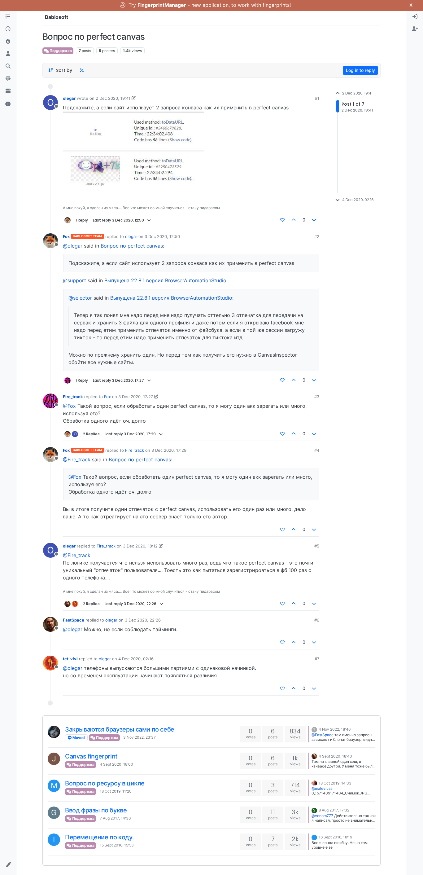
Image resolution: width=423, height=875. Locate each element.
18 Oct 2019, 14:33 (335, 783)
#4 (316, 450)
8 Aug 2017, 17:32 (334, 810)
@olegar (72, 246)
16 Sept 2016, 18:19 (335, 837)
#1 (317, 98)
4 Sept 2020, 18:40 (335, 756)
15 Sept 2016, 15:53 (117, 845)
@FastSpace (323, 734)
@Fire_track (76, 459)
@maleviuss (322, 788)
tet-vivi (70, 658)
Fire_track (73, 396)
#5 (316, 545)
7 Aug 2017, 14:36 (115, 818)
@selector (80, 298)
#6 (316, 620)
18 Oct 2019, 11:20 (116, 791)
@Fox (69, 406)
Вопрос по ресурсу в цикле (105, 783)
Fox (66, 236)
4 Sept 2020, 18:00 (116, 764)
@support (74, 280)
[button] (8, 864)
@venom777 (322, 815)
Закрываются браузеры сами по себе (119, 729)
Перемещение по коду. (99, 837)
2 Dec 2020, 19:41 (113, 98)
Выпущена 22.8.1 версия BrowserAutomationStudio (165, 280)
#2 (316, 236)
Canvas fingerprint (91, 756)
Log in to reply (360, 70)
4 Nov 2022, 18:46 (335, 729)
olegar (69, 98)
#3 (316, 396)
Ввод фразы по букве (96, 810)
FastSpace (73, 620)
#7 (317, 658)
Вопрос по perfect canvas (132, 246)
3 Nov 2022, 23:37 (139, 737)
